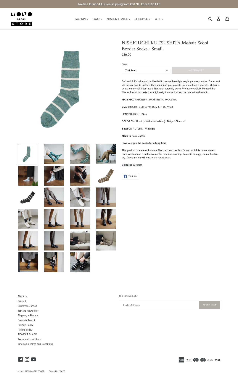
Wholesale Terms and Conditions (35, 344)
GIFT (160, 19)
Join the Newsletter (28, 310)
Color (124, 64)
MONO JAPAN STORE (34, 371)
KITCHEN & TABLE (119, 19)
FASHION (82, 19)
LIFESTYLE (143, 19)
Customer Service (27, 306)
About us (22, 296)
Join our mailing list (128, 295)
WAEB (62, 371)
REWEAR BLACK (27, 334)
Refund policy (25, 329)
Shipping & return (132, 164)
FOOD (98, 19)
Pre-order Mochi (26, 320)
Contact (22, 301)
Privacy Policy (25, 325)
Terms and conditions (29, 339)
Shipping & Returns (28, 315)
